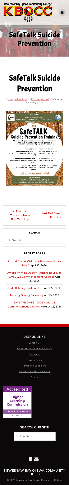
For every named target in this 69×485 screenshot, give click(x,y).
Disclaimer (34, 354)
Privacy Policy (34, 359)
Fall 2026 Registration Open (26, 288)
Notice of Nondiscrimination (34, 371)
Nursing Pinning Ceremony (27, 295)
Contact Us (35, 342)
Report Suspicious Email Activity (34, 348)
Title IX (34, 377)
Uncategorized (40, 99)
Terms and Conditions (34, 365)
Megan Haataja (17, 99)
